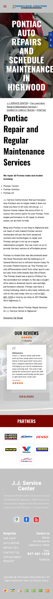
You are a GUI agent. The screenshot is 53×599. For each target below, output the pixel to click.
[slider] (26, 337)
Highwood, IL (17, 353)
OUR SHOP (9, 538)
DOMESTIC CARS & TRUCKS (21, 110)
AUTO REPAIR (11, 543)
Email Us (44, 559)
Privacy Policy (41, 580)
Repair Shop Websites (34, 577)
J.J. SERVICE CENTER (17, 103)
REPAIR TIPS (10, 547)
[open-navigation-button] (5, 6)
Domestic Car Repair (13, 318)
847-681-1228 (21, 496)
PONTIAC (41, 110)
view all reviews (26, 396)
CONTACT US (11, 552)
